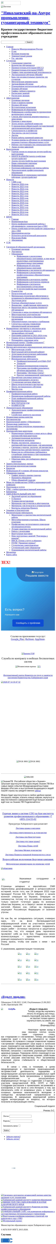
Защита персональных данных (19, 464)
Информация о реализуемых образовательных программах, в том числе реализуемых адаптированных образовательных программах (36, 259)
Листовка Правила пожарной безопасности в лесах (28, 855)
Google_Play (17, 639)
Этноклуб (21, 363)
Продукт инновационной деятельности (34, 375)
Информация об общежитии (24, 110)
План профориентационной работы (27, 398)
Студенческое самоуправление (25, 545)
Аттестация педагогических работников (29, 354)
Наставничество (13, 419)
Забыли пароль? (13, 1136)
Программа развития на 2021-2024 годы (29, 335)
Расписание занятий (20, 93)
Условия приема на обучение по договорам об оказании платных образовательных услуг (31, 141)
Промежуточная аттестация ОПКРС (27, 70)
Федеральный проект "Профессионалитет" (25, 342)
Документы (16, 251)
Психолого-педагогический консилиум (28, 235)
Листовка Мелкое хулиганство (28, 850)
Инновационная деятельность (24, 359)
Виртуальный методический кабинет (28, 352)
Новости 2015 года (19, 210)
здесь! (38, 791)
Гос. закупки (17, 58)
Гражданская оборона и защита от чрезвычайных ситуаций (26, 332)
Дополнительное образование (19, 408)
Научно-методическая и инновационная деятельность (30, 347)
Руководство (17, 291)
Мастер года (16, 389)
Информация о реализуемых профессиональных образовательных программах (33, 274)
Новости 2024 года (19, 189)
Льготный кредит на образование (26, 496)
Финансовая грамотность (17, 424)
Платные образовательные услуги (26, 303)
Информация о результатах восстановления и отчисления (30, 285)
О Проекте (16, 499)
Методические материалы (23, 440)
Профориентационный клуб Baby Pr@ (34, 361)
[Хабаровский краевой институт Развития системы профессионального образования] (28, 1209)
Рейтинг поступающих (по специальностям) (31, 144)
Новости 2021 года (19, 196)
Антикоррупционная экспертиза (25, 438)
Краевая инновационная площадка (32, 366)
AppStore (40, 639)
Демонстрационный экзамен (19, 345)
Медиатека (11, 552)
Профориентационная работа (19, 391)
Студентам (11, 61)
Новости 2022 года (19, 193)
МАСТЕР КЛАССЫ (20, 403)
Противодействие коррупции (19, 431)
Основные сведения (20, 100)
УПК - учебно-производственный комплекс (25, 489)
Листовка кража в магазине (28, 828)
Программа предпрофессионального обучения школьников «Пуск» (33, 369)
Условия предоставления (22, 501)
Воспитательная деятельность (19, 513)
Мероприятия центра (20, 233)
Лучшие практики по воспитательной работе (31, 529)
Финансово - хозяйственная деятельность (29, 305)
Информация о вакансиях (22, 165)
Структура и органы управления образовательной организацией (26, 325)
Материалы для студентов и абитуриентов (30, 503)
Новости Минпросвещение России (27, 49)
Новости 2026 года (19, 184)
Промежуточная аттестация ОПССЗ (27, 68)
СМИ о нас (16, 182)
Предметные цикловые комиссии (26, 377)
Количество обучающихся (23, 65)
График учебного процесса (23, 91)
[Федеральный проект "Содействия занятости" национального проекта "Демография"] (11, 1221)
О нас (14, 51)
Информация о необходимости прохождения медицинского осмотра (31, 113)
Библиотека (11, 492)
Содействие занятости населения (26, 415)
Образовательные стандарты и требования (30, 321)
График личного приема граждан (26, 475)
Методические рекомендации (24, 82)
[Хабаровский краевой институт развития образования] (26, 1200)
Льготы (14, 135)
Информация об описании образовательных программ (29, 266)
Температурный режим (21, 56)
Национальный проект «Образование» (23, 422)
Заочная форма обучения (22, 84)
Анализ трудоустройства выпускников (28, 161)
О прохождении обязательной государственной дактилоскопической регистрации (32, 127)
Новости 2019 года (19, 200)
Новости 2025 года (19, 186)
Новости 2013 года (19, 214)
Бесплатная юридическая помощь (21, 466)
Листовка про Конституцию (28, 837)
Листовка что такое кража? (28, 841)
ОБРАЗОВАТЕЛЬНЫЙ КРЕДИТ (21, 494)
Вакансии (10, 468)
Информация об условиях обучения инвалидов (27, 471)
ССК (8, 242)
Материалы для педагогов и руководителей (30, 506)
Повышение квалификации (23, 356)
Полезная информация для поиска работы (30, 168)
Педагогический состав (21, 293)
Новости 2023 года (19, 191)
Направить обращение (21, 478)
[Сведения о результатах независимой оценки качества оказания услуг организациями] (28, 1197)
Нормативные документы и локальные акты (26, 328)
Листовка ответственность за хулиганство (28, 833)
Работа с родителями (20, 531)
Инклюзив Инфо (18, 238)
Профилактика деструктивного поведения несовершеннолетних (30, 525)
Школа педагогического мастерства (27, 384)
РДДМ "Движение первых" (23, 543)
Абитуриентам (12, 98)
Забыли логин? (13, 1139)
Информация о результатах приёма (32, 279)
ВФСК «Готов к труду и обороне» (26, 541)
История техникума (20, 54)
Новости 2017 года (19, 205)
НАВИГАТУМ (17, 405)
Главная (9, 47)
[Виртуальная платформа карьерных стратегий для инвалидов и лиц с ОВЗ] (28, 1218)
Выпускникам (12, 149)
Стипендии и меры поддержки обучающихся (31, 312)
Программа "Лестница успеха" (30, 373)
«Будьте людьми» (13, 996)
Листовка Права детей (28, 846)
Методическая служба (21, 349)
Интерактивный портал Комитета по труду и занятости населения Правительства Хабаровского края (28, 676)
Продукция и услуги (15, 487)
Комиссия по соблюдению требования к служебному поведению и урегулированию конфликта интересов (30, 454)
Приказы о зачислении (21, 121)
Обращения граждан (15, 473)
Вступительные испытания (23, 107)
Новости (10, 179)
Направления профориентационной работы (30, 396)
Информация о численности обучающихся (35, 270)
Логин (6, 1116)
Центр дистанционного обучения (26, 387)
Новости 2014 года (19, 212)
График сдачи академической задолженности (31, 72)
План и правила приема (22, 103)
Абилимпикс (17, 240)
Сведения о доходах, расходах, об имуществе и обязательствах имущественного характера (32, 448)
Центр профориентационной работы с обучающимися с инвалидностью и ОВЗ (29, 225)
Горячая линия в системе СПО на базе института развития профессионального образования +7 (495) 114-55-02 (28, 816)
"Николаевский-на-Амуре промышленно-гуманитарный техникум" (25, 17)
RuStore (29, 639)
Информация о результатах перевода (33, 282)
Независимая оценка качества (19, 417)
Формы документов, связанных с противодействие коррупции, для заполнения (31, 444)
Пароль (6, 1121)
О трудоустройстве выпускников (31, 289)
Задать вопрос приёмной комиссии (27, 124)
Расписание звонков (20, 96)
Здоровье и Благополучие (17, 510)
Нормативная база (19, 221)
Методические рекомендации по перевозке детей (28, 864)
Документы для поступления (24, 133)
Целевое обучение (19, 89)
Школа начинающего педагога (25, 380)
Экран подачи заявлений (22, 147)
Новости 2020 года (19, 198)
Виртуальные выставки (21, 534)
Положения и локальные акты (24, 340)
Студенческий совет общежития (25, 548)
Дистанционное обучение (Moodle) (27, 75)
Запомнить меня (10, 1126)
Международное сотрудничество (26, 314)
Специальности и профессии (24, 131)
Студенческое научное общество (25, 382)
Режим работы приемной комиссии (27, 137)
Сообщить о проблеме (28, 623)
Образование (17, 254)
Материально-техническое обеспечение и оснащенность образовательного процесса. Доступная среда (30, 298)
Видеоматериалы (19, 401)
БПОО (9, 217)
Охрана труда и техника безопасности (28, 338)
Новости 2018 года (19, 203)
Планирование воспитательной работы (28, 86)
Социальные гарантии (21, 63)
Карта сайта (11, 554)
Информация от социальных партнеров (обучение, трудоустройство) (29, 176)
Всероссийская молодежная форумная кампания (28, 859)
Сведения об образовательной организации (25, 247)
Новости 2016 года (19, 207)
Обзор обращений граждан (23, 480)
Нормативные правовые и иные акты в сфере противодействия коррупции (31, 434)
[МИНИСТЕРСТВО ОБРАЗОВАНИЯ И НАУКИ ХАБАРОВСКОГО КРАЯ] (28, 1204)
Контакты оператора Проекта (24, 508)
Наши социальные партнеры (24, 163)
